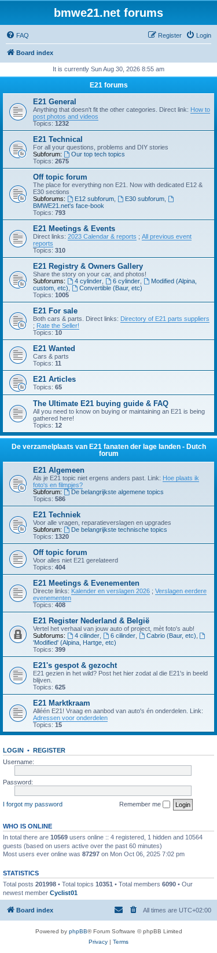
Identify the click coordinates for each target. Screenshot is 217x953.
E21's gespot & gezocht (75, 665)
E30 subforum (144, 198)
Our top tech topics (98, 154)
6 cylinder (126, 280)
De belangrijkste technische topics (119, 529)
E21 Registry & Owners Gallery (88, 266)
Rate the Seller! (57, 325)
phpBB (78, 931)
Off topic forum (60, 177)
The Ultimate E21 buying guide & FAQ (100, 403)
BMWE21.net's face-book (68, 205)
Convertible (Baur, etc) (110, 287)
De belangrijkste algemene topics (117, 491)
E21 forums (109, 85)
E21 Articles (54, 379)
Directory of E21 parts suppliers (164, 318)
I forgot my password (32, 804)
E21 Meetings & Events (74, 228)
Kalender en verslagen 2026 (110, 590)
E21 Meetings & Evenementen (86, 583)
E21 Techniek (56, 514)
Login (13, 750)
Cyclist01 (64, 892)
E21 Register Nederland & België (91, 620)
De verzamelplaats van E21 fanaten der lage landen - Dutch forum (109, 450)
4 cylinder (88, 280)
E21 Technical (58, 139)
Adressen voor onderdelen (70, 717)
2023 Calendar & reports (102, 236)
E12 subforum (94, 198)
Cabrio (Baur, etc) (171, 635)
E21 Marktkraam (61, 703)
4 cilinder (87, 635)
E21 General (54, 101)
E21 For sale (55, 310)
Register (49, 750)
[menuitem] (17, 35)
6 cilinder (123, 635)
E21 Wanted (54, 348)
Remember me (141, 804)
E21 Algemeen (58, 470)
